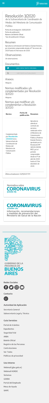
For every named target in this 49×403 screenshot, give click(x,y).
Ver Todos (8, 352)
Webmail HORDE (11, 371)
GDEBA (7, 379)
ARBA (6, 336)
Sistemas (7, 375)
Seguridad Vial (10, 333)
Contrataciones (10, 348)
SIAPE (6, 390)
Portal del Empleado (12, 383)
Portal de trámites (11, 325)
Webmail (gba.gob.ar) (13, 367)
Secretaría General (12, 309)
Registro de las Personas (14, 344)
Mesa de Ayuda (10, 386)
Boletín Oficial (9, 340)
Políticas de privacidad (13, 356)
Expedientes (9, 329)
